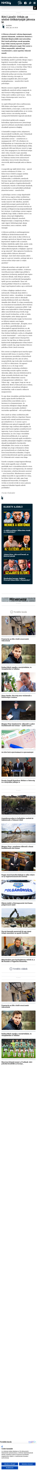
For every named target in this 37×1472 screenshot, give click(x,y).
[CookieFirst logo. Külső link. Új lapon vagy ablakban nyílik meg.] (2, 1447)
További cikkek (20, 968)
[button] (30, 3)
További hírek (20, 612)
